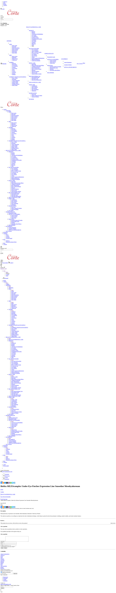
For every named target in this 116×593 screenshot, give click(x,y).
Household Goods (12, 213)
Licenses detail (9, 238)
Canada (7, 274)
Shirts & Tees (14, 125)
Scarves (13, 138)
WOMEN (11, 127)
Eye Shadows (14, 157)
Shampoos (13, 204)
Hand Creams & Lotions (16, 208)
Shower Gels (14, 190)
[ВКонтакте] (1, 483)
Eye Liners (13, 156)
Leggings (13, 137)
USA (7, 275)
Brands (2, 567)
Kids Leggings (14, 116)
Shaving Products (15, 189)
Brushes (13, 152)
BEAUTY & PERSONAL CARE (13, 150)
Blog (4, 243)
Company (5, 233)
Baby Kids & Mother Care (14, 192)
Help (4, 239)
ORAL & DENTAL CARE (14, 197)
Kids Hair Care (14, 195)
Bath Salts (13, 181)
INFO (2, 563)
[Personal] (1, 247)
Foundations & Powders (16, 160)
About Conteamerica (5, 554)
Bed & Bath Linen (15, 221)
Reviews (2, 568)
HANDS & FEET (13, 205)
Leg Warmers (14, 131)
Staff (2, 557)
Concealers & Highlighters (17, 155)
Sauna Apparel (14, 215)
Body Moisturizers (15, 185)
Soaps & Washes (14, 209)
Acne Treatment (14, 169)
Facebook (7, 474)
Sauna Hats (13, 217)
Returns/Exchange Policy (11, 242)
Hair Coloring (14, 201)
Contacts (5, 244)
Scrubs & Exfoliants (15, 179)
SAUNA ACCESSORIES (14, 214)
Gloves (12, 136)
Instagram (7, 479)
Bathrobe (13, 128)
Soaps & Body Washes (16, 191)
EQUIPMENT (9, 226)
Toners (12, 175)
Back (7, 272)
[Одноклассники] (3, 483)
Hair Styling (13, 202)
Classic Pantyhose (15, 144)
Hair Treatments (14, 203)
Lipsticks (13, 163)
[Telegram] (14, 483)
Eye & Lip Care (14, 172)
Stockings (13, 143)
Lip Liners (13, 162)
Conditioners (14, 199)
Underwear (13, 126)
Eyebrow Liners (14, 158)
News (7, 234)
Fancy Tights (14, 142)
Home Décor (12, 219)
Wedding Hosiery (15, 148)
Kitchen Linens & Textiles (16, 220)
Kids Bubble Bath (15, 193)
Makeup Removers (15, 178)
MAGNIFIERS (12, 225)
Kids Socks (13, 119)
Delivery (8, 240)
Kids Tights (13, 120)
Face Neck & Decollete (14, 167)
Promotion (5, 232)
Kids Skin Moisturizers (16, 196)
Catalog (5, 109)
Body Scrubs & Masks (16, 186)
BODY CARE (12, 180)
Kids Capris (13, 113)
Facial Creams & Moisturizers (17, 177)
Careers (7, 236)
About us (2, 555)
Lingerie (13, 132)
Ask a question (4, 566)
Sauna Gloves (14, 216)
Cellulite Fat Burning (15, 184)
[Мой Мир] (5, 483)
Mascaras (13, 164)
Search (2, 588)
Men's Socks (14, 122)
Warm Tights (14, 149)
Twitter (6, 477)
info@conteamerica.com (7, 471)
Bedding (13, 222)
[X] (7, 483)
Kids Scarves (14, 117)
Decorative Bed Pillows (16, 223)
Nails (12, 166)
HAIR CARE (12, 198)
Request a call (3, 268)
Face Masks (13, 173)
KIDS (10, 111)
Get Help (2, 560)
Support (2, 558)
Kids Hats (13, 114)
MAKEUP (11, 151)
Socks (12, 134)
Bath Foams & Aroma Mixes (17, 183)
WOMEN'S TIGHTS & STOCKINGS (17, 140)
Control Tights (14, 145)
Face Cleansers (14, 168)
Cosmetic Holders (12, 228)
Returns (2, 562)
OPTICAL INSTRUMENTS (15, 229)
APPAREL (8, 110)
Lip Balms (13, 161)
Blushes (13, 154)
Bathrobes (13, 124)
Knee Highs (13, 130)
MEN (10, 121)
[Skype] (12, 483)
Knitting (13, 139)
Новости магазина (6, 572)
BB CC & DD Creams (16, 170)
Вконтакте (7, 475)
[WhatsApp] (11, 483)
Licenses (8, 237)
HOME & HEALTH (10, 211)
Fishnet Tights (14, 146)
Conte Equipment (12, 227)
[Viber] (9, 483)
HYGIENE (11, 210)
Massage (13, 187)
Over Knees (13, 133)
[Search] (1, 251)
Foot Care (13, 207)
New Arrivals (9, 231)
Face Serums (14, 174)
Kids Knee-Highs (15, 115)
